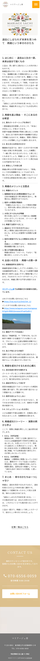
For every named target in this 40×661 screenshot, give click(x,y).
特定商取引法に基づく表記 (20, 654)
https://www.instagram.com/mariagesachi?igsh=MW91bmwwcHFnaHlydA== (19, 309)
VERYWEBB (29, 658)
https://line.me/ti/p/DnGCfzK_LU (17, 301)
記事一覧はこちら (20, 527)
